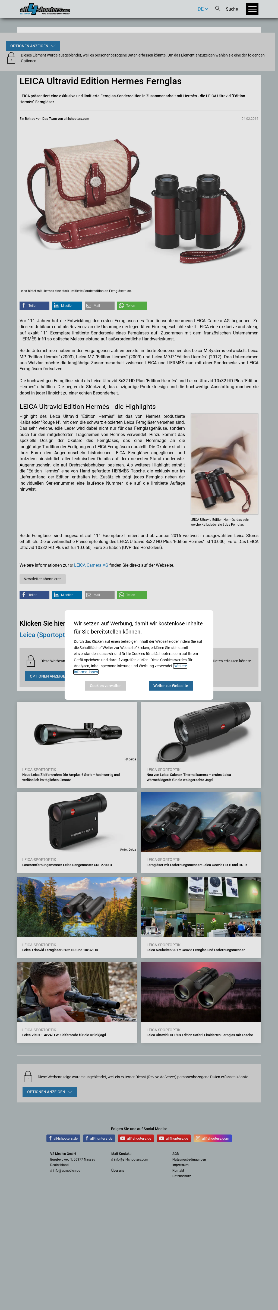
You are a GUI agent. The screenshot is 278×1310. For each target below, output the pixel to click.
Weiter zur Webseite (170, 686)
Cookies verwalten (106, 686)
